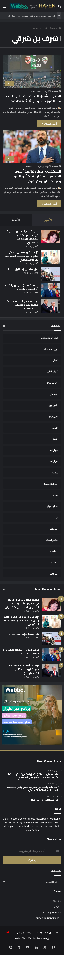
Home (55, 906)
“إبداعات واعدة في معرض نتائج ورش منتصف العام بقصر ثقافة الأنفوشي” (21, 256)
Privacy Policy (51, 912)
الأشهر (48, 220)
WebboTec (20, 938)
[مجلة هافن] (32, 6)
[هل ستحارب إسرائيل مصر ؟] (50, 274)
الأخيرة (16, 220)
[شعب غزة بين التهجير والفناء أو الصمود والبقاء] (50, 290)
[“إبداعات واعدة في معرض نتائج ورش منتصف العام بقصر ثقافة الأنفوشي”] (50, 257)
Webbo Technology (38, 938)
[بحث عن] (59, 7)
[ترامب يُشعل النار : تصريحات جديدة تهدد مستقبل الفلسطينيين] (50, 306)
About (55, 901)
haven (55, 91)
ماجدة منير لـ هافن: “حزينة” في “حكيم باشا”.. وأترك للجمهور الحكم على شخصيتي (22, 237)
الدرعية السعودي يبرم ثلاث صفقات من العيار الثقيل (30, 15)
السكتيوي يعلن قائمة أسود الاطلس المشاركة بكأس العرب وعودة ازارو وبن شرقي (36, 176)
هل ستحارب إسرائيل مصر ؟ (23, 269)
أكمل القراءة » (49, 123)
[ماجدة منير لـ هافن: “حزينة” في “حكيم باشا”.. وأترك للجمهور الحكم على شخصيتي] (50, 236)
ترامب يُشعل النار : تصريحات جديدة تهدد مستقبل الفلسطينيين (22, 305)
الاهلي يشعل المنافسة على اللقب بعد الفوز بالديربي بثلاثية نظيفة (33, 98)
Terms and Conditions (46, 918)
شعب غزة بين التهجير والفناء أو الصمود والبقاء (21, 287)
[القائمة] (4, 7)
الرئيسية (54, 27)
